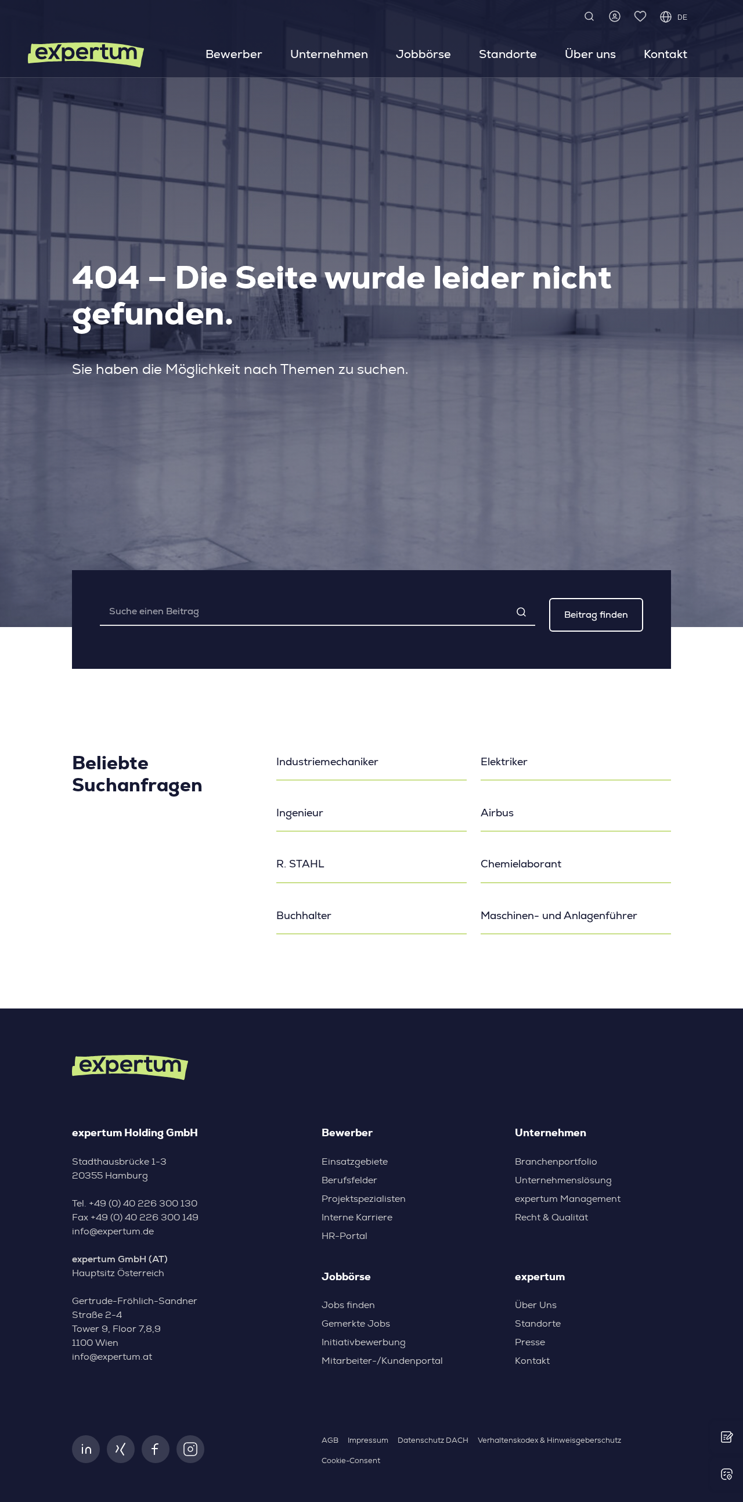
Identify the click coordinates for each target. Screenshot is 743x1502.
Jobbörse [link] (423, 54)
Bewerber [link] (233, 54)
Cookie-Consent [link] (351, 1461)
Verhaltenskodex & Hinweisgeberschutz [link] (549, 1441)
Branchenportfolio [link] (556, 1161)
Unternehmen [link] (329, 54)
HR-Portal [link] (344, 1236)
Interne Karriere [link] (357, 1217)
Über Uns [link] (536, 1305)
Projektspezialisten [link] (364, 1199)
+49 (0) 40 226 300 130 (143, 1203)
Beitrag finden (596, 614)
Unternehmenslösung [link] (563, 1180)
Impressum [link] (368, 1441)
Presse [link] (530, 1342)
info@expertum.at (112, 1356)
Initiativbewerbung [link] (364, 1342)
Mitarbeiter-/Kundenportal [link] (382, 1361)
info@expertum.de (113, 1231)
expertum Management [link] (568, 1199)
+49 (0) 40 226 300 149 (145, 1217)
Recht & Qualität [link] (551, 1217)
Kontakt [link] (665, 54)
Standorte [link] (508, 54)
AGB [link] (330, 1441)
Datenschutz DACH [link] (433, 1441)
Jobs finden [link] (348, 1305)
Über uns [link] (590, 54)
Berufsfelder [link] (349, 1180)
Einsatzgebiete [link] (355, 1161)
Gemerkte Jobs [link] (356, 1323)
